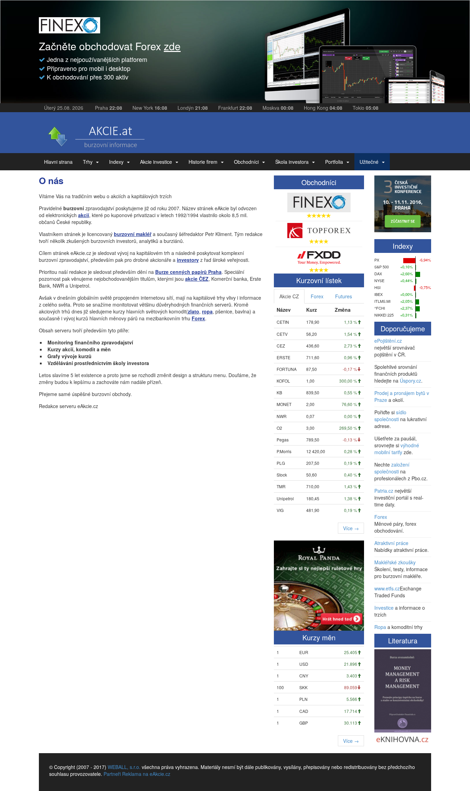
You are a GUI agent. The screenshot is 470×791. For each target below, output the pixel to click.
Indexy (116, 161)
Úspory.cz (410, 380)
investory (188, 259)
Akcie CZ (289, 296)
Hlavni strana (58, 161)
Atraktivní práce (391, 542)
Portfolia (334, 161)
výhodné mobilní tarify (396, 449)
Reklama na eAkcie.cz (146, 773)
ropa (207, 311)
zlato (193, 311)
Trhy (88, 161)
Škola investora (292, 161)
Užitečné (369, 161)
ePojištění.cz (388, 340)
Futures (343, 296)
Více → (351, 528)
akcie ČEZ (197, 278)
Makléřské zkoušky (395, 562)
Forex (198, 318)
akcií (83, 215)
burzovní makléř (132, 234)
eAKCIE (95, 134)
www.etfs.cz (387, 588)
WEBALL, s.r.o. (124, 766)
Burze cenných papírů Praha (188, 271)
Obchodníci (246, 161)
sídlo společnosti (390, 416)
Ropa (380, 626)
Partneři (112, 773)
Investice (384, 607)
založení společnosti (391, 468)
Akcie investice (156, 161)
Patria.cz (383, 490)
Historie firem (203, 161)
